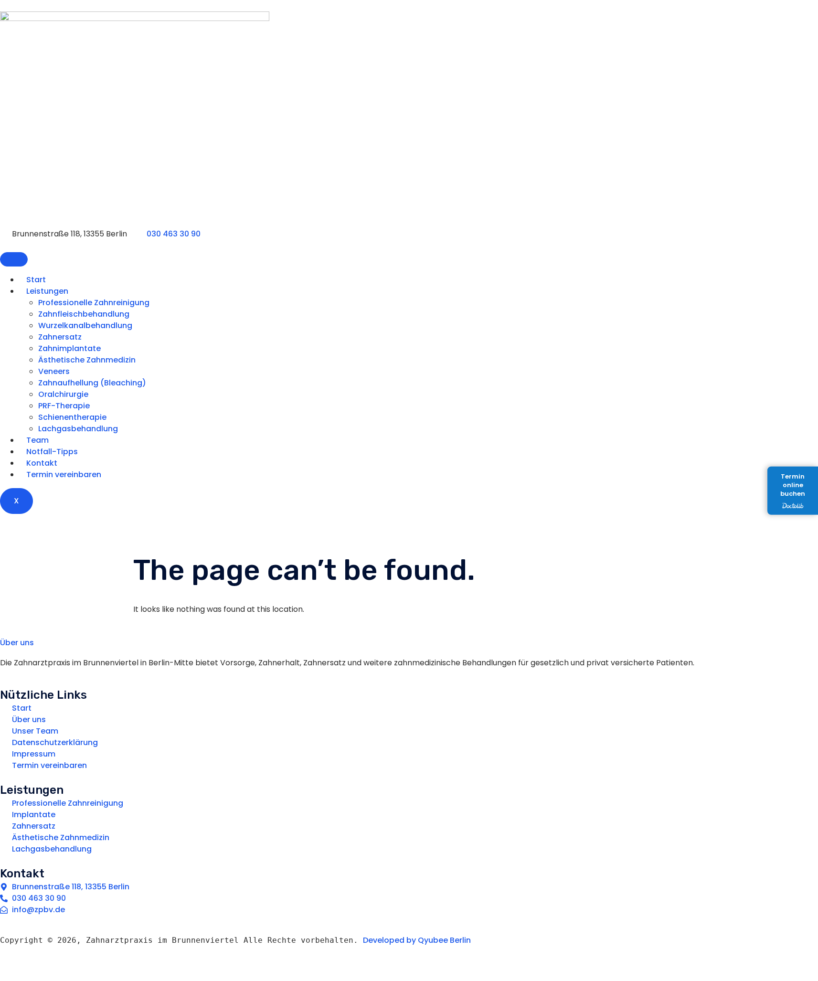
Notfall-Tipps (52, 451)
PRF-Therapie (64, 405)
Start (36, 279)
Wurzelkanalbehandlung (85, 325)
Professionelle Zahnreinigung (93, 302)
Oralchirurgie (63, 394)
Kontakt (41, 463)
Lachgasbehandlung (78, 428)
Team (37, 440)
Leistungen (47, 291)
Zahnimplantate (69, 348)
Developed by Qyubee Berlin (417, 940)
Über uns (17, 642)
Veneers (54, 371)
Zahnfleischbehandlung (83, 314)
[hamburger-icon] (14, 259)
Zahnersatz (60, 336)
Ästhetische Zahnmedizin (87, 359)
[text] (405, 946)
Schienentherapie (72, 417)
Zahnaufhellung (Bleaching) (92, 382)
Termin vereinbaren (63, 474)
